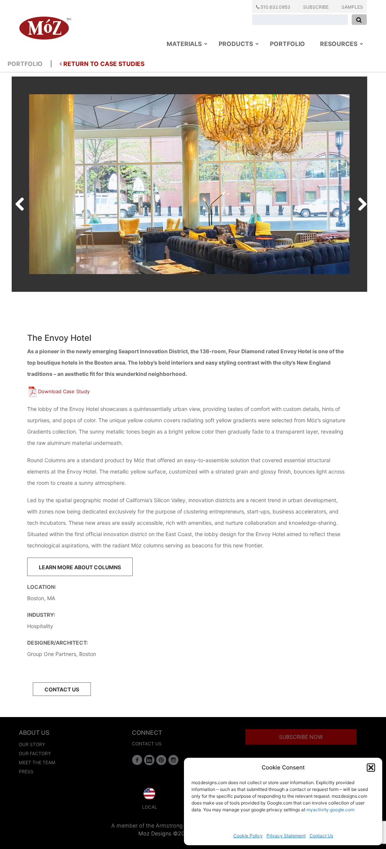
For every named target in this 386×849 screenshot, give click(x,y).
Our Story (32, 744)
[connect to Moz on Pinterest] (161, 760)
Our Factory (35, 753)
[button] (371, 767)
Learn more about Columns (80, 567)
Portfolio (25, 63)
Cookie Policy (248, 835)
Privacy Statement (286, 835)
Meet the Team (37, 762)
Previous (22, 202)
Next (359, 202)
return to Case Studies (103, 63)
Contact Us (321, 835)
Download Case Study (64, 391)
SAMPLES (352, 7)
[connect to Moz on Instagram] (173, 760)
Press (26, 771)
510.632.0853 (274, 7)
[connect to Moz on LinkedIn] (149, 760)
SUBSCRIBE (316, 7)
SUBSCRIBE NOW (301, 737)
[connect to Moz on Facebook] (137, 760)
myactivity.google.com (330, 809)
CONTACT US (61, 689)
